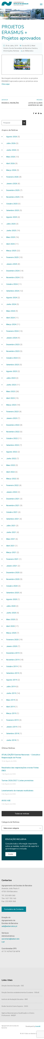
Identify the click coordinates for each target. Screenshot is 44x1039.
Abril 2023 (10, 398)
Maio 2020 (10, 619)
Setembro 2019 (12, 673)
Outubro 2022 (12, 438)
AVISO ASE (6, 800)
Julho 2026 (11, 143)
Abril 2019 (10, 707)
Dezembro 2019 (12, 653)
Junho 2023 (11, 385)
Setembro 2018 (12, 733)
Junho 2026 (11, 150)
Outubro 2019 (12, 666)
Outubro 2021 (12, 512)
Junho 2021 (11, 532)
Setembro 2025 (12, 210)
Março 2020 (11, 633)
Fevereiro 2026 (12, 177)
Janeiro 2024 (11, 338)
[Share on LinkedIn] (41, 113)
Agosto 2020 (11, 599)
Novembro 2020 (12, 579)
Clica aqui (6, 84)
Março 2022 (11, 479)
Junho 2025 (11, 230)
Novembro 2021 (12, 505)
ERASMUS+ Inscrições (10, 103)
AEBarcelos (29, 51)
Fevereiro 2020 (12, 639)
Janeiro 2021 (11, 566)
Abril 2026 (10, 163)
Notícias (16, 51)
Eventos (34, 48)
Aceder (10, 854)
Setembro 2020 (12, 593)
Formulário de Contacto (13, 909)
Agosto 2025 (11, 217)
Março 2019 (11, 713)
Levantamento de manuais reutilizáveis (17, 790)
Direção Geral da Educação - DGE (13, 986)
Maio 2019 (10, 700)
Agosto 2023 (11, 371)
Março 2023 (11, 405)
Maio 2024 (10, 311)
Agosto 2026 (11, 137)
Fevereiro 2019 (12, 720)
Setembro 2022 (12, 445)
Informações (8, 51)
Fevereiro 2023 (12, 411)
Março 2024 (11, 324)
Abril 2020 (10, 626)
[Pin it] (38, 113)
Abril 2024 (10, 318)
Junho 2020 (11, 613)
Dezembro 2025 (12, 190)
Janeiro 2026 (11, 183)
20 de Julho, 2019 (12, 46)
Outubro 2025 (12, 204)
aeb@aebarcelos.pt (9, 926)
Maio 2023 (10, 391)
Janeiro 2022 (11, 492)
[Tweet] (36, 113)
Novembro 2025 (12, 197)
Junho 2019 (11, 693)
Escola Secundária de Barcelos (20, 48)
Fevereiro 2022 (12, 485)
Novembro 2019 (12, 660)
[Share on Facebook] (33, 113)
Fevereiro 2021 (12, 559)
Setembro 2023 (12, 365)
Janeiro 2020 (11, 646)
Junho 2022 (11, 458)
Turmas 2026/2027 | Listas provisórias (17, 780)
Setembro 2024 (12, 291)
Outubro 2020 (12, 586)
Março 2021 (11, 552)
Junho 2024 (11, 304)
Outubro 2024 (12, 284)
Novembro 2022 (12, 432)
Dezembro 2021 (12, 499)
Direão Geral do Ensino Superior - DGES (15, 1006)
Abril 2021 (10, 546)
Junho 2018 (11, 740)
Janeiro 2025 (11, 264)
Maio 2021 (10, 539)
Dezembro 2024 (12, 271)
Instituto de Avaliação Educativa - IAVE (15, 999)
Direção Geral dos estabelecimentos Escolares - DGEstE (20, 992)
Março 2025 (11, 251)
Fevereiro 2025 (12, 257)
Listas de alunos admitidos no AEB (35, 104)
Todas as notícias (22, 814)
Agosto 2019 (11, 680)
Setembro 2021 (12, 519)
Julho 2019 (11, 686)
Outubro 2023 (12, 358)
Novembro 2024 (12, 277)
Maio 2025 (10, 237)
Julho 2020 (11, 606)
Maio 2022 (10, 465)
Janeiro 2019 (11, 727)
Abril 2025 (10, 244)
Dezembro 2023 (12, 344)
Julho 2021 (11, 525)
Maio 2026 (10, 157)
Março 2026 (11, 170)
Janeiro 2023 (11, 418)
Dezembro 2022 (12, 425)
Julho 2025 (11, 224)
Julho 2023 (11, 378)
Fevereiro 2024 (12, 331)
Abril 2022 (10, 472)
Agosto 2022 (11, 452)
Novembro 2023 (12, 351)
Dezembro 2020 (12, 572)
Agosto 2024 (11, 297)
